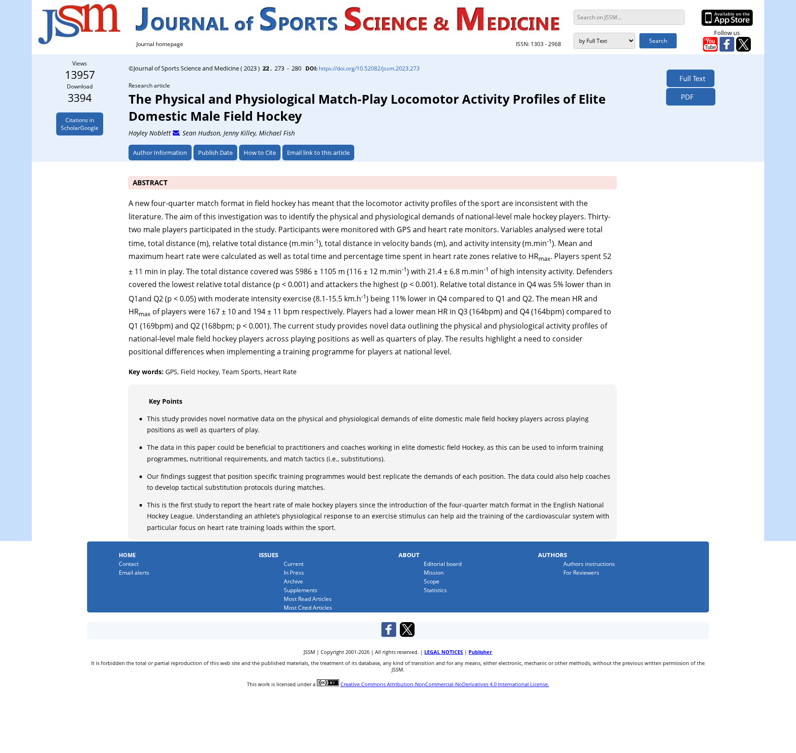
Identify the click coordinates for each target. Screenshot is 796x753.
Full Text (690, 78)
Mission (434, 572)
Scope (431, 581)
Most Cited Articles (308, 607)
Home (127, 555)
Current (294, 563)
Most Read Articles (308, 598)
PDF (684, 96)
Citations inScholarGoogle (80, 124)
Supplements (300, 590)
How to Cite (260, 152)
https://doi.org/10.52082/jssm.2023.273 (369, 68)
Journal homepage (159, 44)
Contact (129, 563)
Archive (293, 581)
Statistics (435, 590)
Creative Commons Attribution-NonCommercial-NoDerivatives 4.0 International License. (444, 684)
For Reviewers (581, 572)
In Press (294, 572)
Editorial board (443, 563)
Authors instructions (589, 563)
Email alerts (134, 572)
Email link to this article (318, 152)
